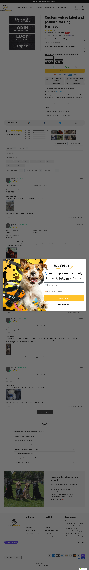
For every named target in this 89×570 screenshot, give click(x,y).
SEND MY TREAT (63, 298)
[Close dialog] (84, 261)
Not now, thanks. (63, 304)
